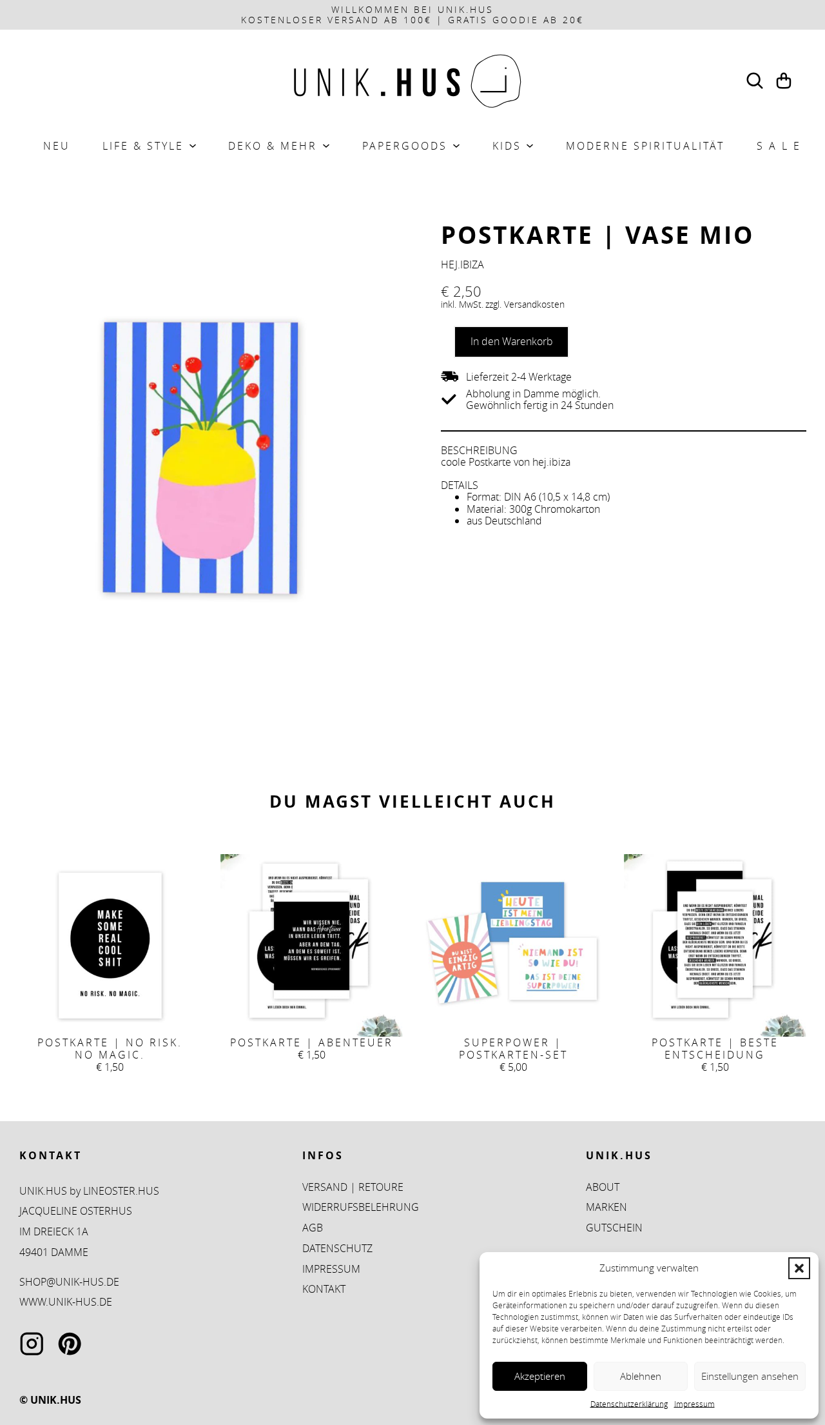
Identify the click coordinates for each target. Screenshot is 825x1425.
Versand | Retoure (352, 1187)
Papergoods (404, 146)
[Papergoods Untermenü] (456, 146)
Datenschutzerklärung (629, 1404)
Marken (606, 1207)
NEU (56, 146)
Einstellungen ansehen (750, 1376)
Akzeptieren (539, 1376)
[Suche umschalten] (754, 81)
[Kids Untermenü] (530, 146)
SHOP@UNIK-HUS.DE (69, 1282)
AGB (312, 1227)
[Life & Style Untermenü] (193, 146)
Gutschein (614, 1227)
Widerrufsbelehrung (360, 1207)
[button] (799, 1268)
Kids (506, 146)
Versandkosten (534, 304)
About (602, 1187)
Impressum (694, 1404)
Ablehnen (640, 1376)
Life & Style (143, 146)
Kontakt (323, 1289)
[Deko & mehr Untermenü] (326, 146)
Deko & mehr (272, 146)
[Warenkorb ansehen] (783, 80)
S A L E (779, 146)
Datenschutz (337, 1248)
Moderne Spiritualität (645, 146)
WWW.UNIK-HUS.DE (65, 1302)
